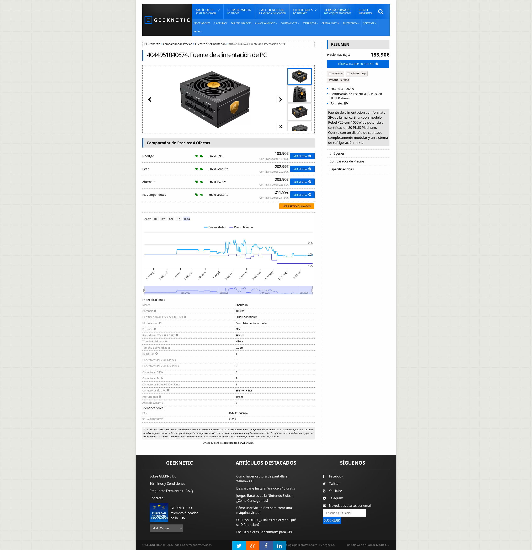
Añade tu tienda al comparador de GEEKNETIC (228, 442)
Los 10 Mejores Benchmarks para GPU (264, 532)
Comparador (239, 11)
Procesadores (201, 23)
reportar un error (339, 80)
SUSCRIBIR (332, 520)
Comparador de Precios (177, 44)
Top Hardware (337, 11)
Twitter (334, 483)
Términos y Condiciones (167, 483)
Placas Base (221, 23)
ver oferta (300, 155)
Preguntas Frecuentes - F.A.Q (171, 491)
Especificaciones (342, 169)
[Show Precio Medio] (214, 227)
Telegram (336, 498)
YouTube (335, 491)
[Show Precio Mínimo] (241, 227)
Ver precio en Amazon (297, 206)
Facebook (336, 476)
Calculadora (272, 11)
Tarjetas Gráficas (241, 23)
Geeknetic (154, 44)
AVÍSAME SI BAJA (358, 73)
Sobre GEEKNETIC (163, 476)
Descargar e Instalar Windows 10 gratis (265, 488)
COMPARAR (337, 73)
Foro (365, 11)
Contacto (156, 498)
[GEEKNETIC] (167, 20)
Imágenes (337, 153)
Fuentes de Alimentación (210, 44)
